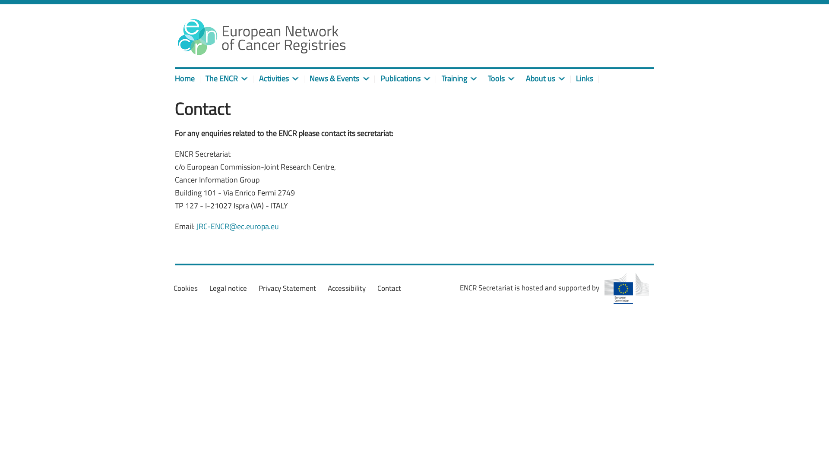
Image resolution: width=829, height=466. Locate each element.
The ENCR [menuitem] (222, 78)
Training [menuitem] (454, 78)
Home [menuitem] (185, 78)
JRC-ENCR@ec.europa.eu (237, 226)
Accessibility (347, 288)
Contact (389, 288)
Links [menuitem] (584, 78)
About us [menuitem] (540, 78)
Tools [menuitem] (496, 78)
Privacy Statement (287, 288)
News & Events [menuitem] (334, 78)
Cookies (186, 288)
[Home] (261, 37)
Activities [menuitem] (274, 78)
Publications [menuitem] (400, 78)
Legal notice (228, 288)
